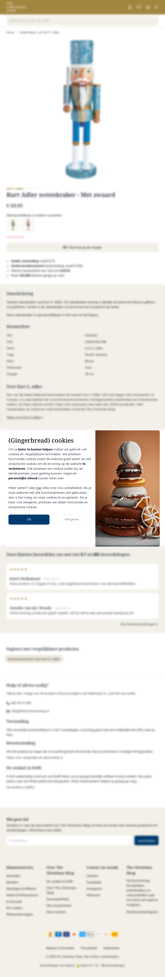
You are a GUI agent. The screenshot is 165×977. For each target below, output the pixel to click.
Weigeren (72, 519)
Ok (29, 519)
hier (39, 488)
